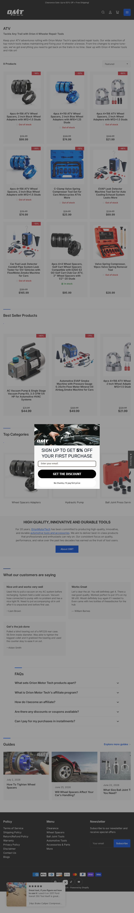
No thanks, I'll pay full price (67, 483)
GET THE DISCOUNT (67, 474)
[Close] (96, 428)
